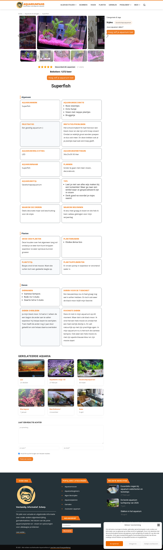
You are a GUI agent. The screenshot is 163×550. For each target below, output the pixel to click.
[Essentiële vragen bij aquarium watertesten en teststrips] (113, 489)
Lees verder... (21, 532)
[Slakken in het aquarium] (113, 514)
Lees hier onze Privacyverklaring (60, 547)
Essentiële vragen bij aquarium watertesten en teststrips (132, 489)
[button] (158, 525)
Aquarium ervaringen (32, 14)
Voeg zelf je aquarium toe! (60, 77)
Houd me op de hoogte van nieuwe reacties (35, 454)
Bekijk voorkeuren (151, 544)
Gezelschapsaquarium (123, 23)
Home (20, 14)
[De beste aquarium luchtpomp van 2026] (113, 503)
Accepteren (114, 544)
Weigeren (132, 544)
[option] (62, 32)
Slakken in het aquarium (131, 511)
